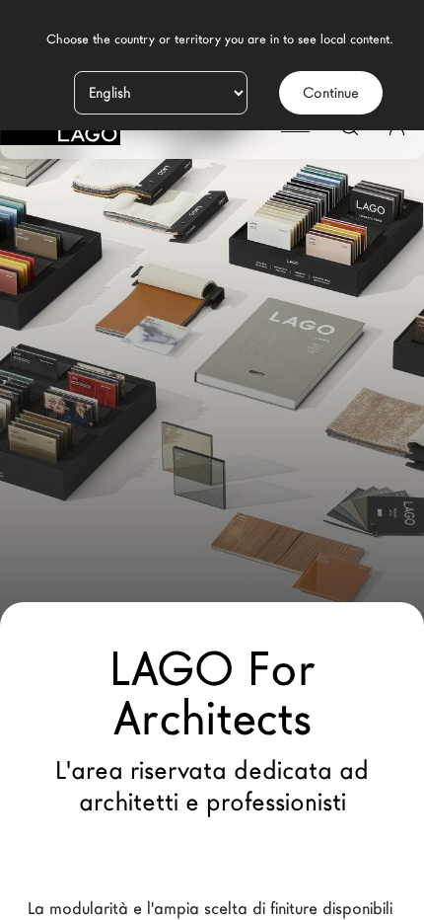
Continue (331, 93)
